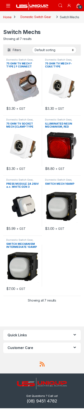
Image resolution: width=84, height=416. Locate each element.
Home (7, 17)
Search (60, 5)
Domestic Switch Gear (35, 17)
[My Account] (69, 5)
